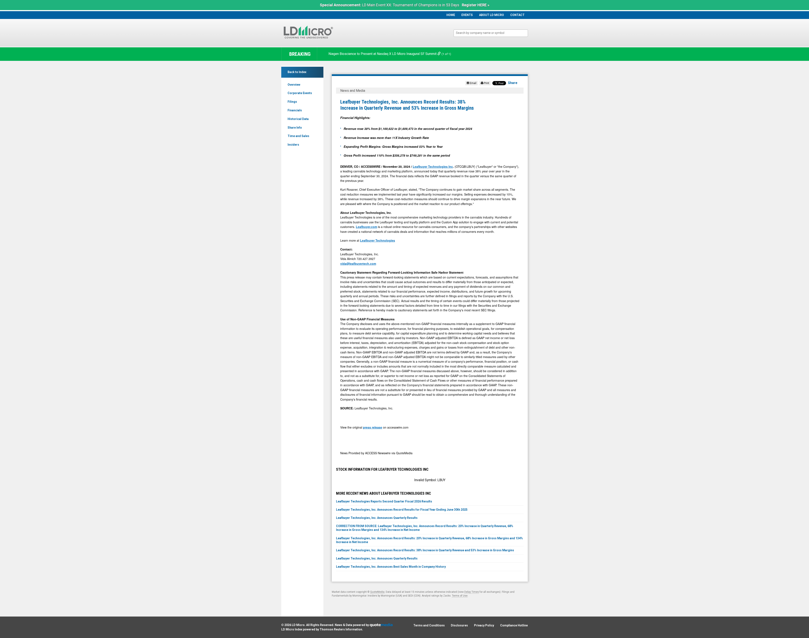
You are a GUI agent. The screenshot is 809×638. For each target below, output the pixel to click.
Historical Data (298, 119)
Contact (517, 15)
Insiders (293, 144)
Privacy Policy (484, 625)
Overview (294, 84)
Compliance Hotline (514, 625)
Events (467, 15)
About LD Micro (491, 15)
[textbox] (493, 33)
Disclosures (459, 625)
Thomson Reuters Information (341, 629)
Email (472, 83)
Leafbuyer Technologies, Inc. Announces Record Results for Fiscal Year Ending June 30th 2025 (401, 509)
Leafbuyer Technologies (377, 240)
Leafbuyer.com (366, 227)
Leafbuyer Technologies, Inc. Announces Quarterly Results (377, 517)
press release (372, 427)
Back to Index (297, 72)
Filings (292, 101)
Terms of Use (459, 595)
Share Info (295, 127)
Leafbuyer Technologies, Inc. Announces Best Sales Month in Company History (391, 566)
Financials (295, 110)
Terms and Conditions (429, 625)
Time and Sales (298, 136)
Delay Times (471, 591)
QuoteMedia (377, 591)
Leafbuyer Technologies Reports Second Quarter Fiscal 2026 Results (384, 501)
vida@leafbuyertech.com (358, 263)
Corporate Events (300, 93)
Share (512, 83)
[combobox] (491, 33)
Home (450, 15)
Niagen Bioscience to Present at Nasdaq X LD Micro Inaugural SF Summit (382, 54)
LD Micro (298, 625)
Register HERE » (475, 5)
